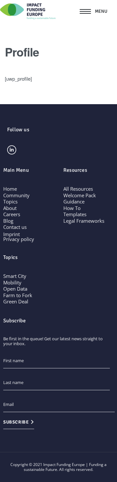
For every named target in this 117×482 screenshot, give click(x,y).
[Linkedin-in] (11, 149)
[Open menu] (93, 11)
